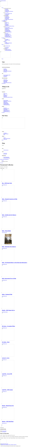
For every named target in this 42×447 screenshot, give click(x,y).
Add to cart (5, 184)
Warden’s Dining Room (8, 35)
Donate (6, 42)
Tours (4, 94)
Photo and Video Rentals (7, 111)
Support (5, 41)
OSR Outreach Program (7, 104)
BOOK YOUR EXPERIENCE (4, 159)
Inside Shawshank (6, 133)
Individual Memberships (8, 50)
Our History (6, 39)
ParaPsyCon (5, 101)
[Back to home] (4, 5)
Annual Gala (7, 43)
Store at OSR (7, 10)
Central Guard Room (6, 108)
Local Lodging (7, 14)
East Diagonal (5, 109)
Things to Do (7, 22)
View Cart (1, 162)
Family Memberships (8, 49)
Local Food (5, 76)
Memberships (5, 81)
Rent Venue (6, 33)
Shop (2, 44)
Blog (6, 40)
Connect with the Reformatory (9, 11)
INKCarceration (7, 29)
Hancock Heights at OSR (8, 13)
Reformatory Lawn (7, 36)
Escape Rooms (7, 23)
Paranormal (6, 24)
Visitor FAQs (7, 16)
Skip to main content (3, 0)
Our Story (3, 37)
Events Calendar (7, 17)
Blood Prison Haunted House (9, 28)
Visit (2, 7)
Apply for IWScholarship (7, 138)
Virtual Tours (7, 9)
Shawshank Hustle (7, 30)
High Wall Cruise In (7, 31)
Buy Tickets (5, 71)
